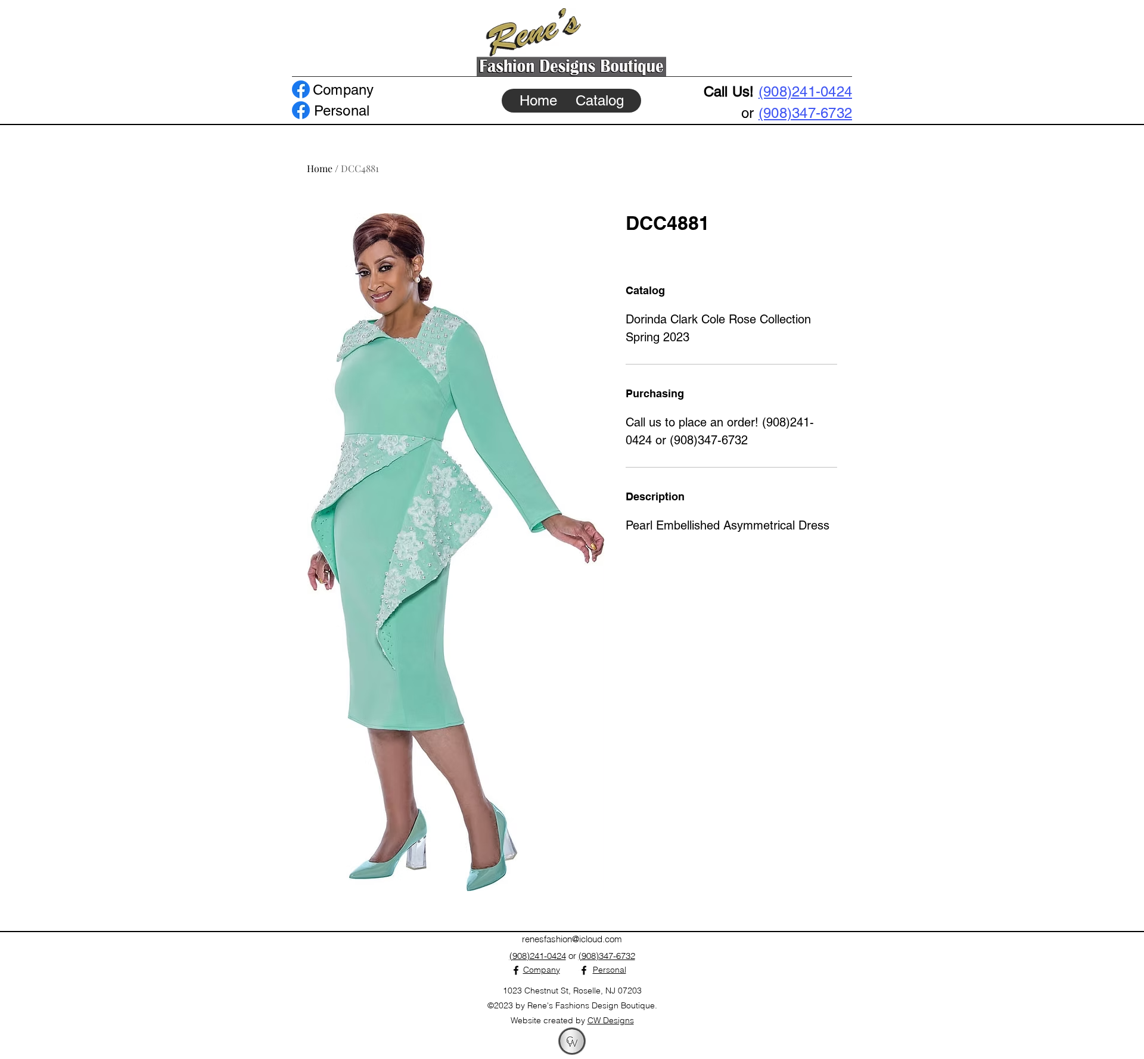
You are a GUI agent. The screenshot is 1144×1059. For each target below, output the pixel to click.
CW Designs (610, 1020)
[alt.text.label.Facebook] (301, 89)
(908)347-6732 (805, 113)
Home (319, 168)
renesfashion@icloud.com (572, 939)
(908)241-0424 (805, 91)
